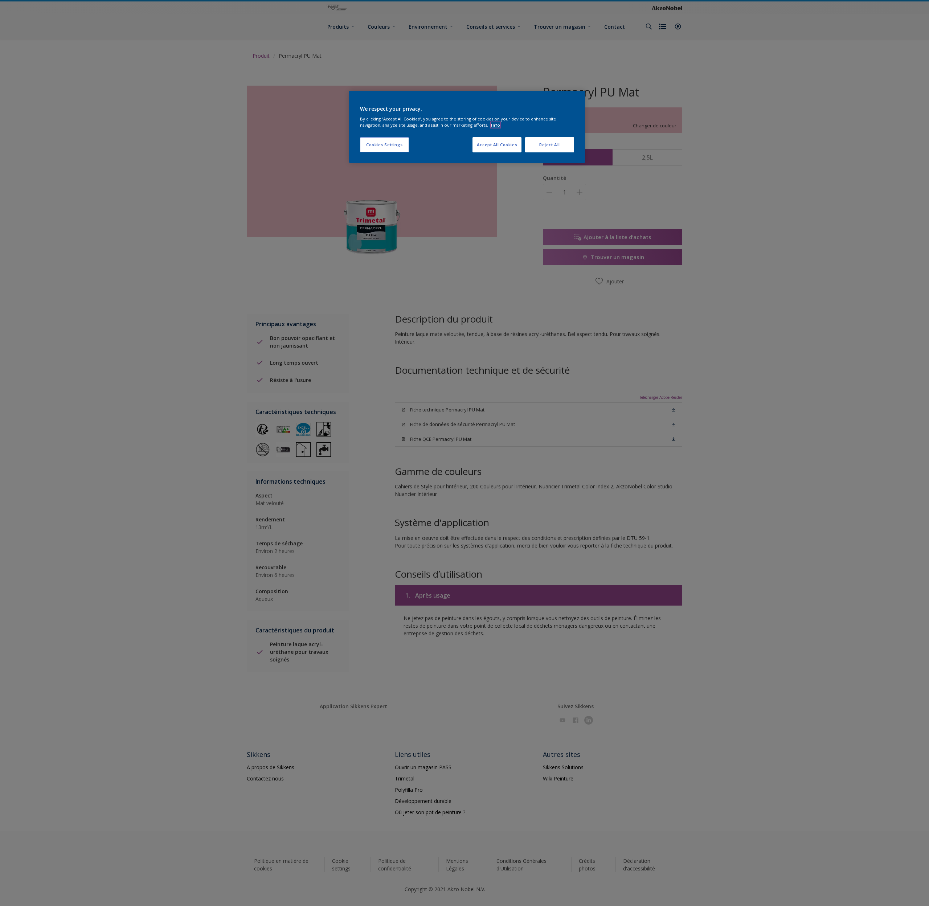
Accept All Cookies (497, 144)
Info (495, 125)
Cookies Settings (384, 144)
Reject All (549, 144)
